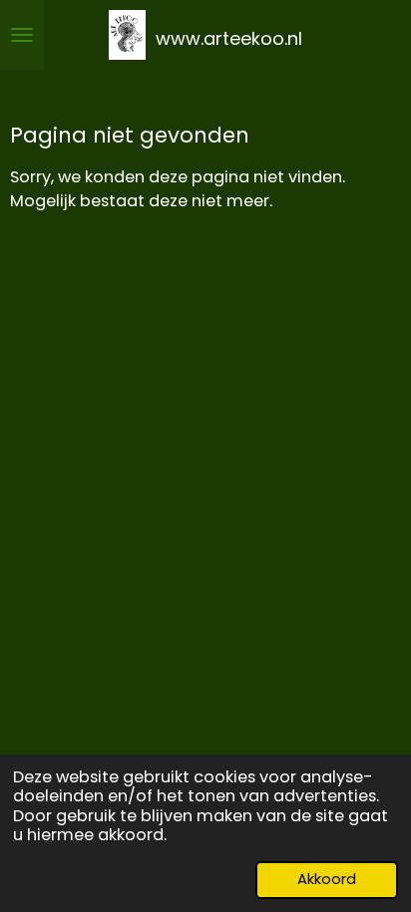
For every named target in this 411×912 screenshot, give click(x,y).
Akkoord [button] (326, 879)
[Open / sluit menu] (22, 35)
